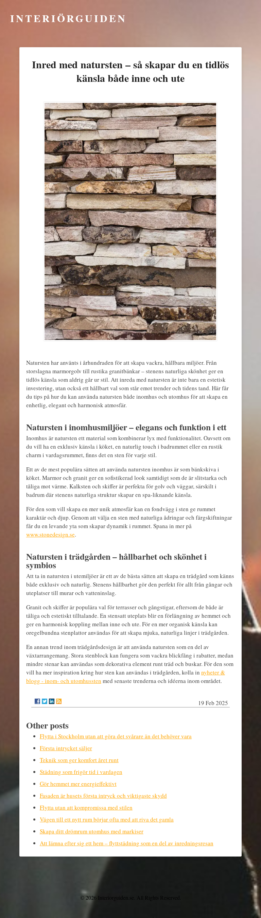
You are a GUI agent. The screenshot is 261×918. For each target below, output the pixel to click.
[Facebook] (37, 701)
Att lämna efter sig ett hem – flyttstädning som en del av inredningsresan (126, 843)
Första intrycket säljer (66, 748)
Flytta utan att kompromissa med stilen (86, 807)
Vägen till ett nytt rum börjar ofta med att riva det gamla (107, 819)
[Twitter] (44, 701)
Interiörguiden (68, 18)
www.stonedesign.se (50, 534)
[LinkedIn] (51, 701)
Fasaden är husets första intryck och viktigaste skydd (103, 795)
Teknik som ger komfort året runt (79, 760)
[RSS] (59, 701)
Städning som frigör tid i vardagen (81, 772)
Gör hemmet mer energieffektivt (78, 784)
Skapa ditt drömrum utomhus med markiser (91, 831)
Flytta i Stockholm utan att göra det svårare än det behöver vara (116, 736)
